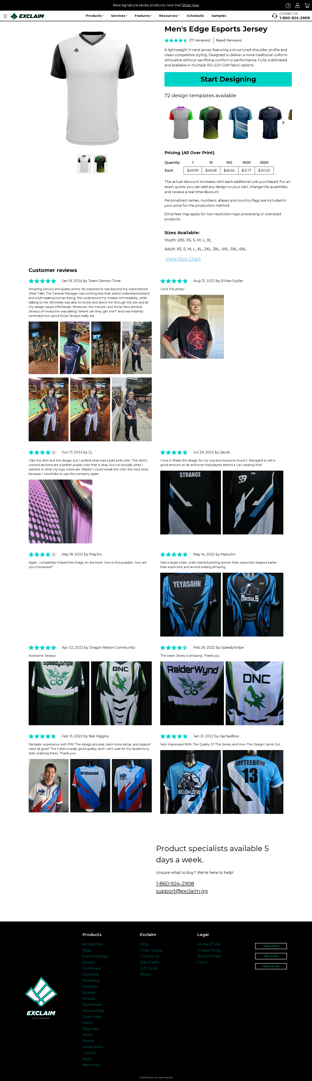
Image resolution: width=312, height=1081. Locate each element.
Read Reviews (229, 40)
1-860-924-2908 (175, 883)
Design (88, 962)
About (145, 974)
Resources (168, 16)
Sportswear (92, 1005)
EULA (202, 962)
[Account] (297, 5)
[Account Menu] (5, 16)
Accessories (92, 944)
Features (142, 16)
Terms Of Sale (209, 956)
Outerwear (91, 1017)
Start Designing (228, 79)
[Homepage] (27, 16)
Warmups (91, 1065)
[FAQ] (288, 5)
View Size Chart (183, 258)
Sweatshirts (92, 1047)
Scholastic (195, 16)
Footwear (90, 974)
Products (94, 16)
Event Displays (95, 956)
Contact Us (149, 956)
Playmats (90, 1029)
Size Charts (149, 962)
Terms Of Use (208, 944)
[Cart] (307, 5)
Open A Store (271, 956)
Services (118, 16)
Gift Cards (148, 968)
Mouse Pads (93, 1011)
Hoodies (89, 986)
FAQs (144, 944)
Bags (86, 950)
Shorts (88, 1041)
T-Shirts (89, 1053)
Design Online (271, 946)
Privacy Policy (209, 950)
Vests (86, 1059)
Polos (87, 1035)
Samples (219, 16)
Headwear (91, 980)
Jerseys (88, 999)
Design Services (271, 966)
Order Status (151, 950)
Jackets (88, 993)
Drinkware (91, 968)
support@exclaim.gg (182, 891)
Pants (87, 1023)
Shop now (190, 5)
